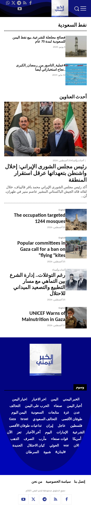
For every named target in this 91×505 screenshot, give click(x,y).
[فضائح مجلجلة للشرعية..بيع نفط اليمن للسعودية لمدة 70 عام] (76, 46)
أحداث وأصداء (77, 161)
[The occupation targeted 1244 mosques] (76, 219)
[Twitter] (13, 3)
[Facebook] (30, 3)
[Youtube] (19, 8)
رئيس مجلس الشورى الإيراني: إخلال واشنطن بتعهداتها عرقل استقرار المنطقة (46, 173)
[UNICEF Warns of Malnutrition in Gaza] (76, 317)
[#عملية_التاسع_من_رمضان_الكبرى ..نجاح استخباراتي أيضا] (76, 74)
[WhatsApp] (7, 3)
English (62, 210)
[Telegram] (19, 3)
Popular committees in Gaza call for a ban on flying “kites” (41, 249)
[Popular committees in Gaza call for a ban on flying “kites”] (76, 247)
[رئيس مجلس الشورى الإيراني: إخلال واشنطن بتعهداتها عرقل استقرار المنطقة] (45, 129)
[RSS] (24, 3)
